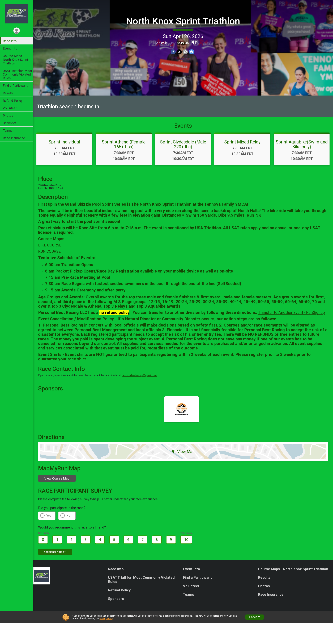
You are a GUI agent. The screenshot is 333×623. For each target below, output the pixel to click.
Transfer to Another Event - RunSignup (291, 312)
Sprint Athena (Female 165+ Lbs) (124, 144)
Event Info (10, 48)
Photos (8, 115)
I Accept (254, 617)
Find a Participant (15, 85)
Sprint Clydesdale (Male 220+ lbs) (183, 144)
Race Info (10, 41)
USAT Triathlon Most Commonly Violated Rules (17, 74)
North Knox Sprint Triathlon (183, 21)
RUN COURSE (49, 251)
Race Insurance (14, 138)
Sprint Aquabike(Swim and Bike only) (302, 144)
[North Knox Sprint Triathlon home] (16, 13)
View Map (186, 451)
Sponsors (9, 123)
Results (8, 93)
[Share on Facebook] (173, 51)
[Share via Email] (185, 51)
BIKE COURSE (49, 245)
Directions (203, 43)
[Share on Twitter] (179, 51)
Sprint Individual (64, 142)
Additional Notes (54, 552)
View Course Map (56, 478)
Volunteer (9, 108)
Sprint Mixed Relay (242, 142)
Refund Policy (13, 100)
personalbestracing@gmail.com (139, 375)
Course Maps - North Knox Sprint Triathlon (15, 59)
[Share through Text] (191, 51)
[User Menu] (16, 30)
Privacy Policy (106, 618)
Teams (7, 130)
